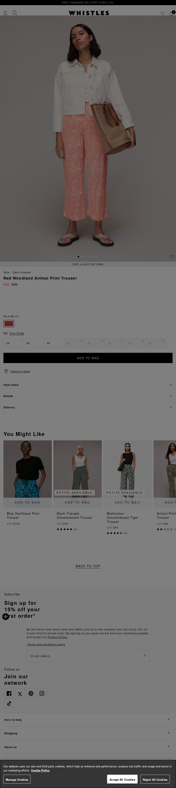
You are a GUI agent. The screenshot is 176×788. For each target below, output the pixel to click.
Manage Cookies (17, 779)
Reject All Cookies (155, 779)
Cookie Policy (40, 770)
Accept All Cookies (122, 779)
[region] (88, 774)
